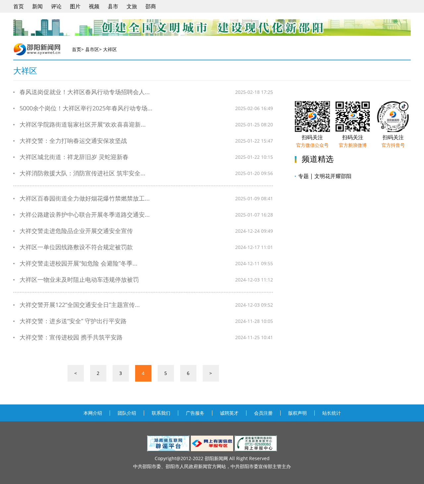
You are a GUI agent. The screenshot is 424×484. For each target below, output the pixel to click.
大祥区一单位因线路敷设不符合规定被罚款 (76, 247)
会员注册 (263, 413)
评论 (56, 6)
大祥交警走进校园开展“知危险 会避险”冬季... (78, 263)
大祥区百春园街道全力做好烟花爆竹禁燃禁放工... (85, 198)
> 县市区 (90, 49)
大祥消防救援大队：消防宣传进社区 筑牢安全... (82, 173)
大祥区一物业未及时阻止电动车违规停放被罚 (79, 279)
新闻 (37, 6)
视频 (94, 6)
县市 (113, 6)
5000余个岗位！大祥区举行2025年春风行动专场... (86, 108)
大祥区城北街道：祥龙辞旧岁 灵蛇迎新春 (74, 157)
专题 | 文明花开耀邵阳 (324, 176)
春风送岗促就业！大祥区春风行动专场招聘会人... (85, 92)
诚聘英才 (229, 413)
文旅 (132, 6)
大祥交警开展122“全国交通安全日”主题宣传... (80, 305)
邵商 (150, 6)
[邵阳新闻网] (38, 49)
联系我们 (161, 413)
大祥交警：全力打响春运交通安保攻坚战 (73, 141)
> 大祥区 (108, 49)
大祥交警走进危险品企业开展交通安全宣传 (76, 231)
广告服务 (195, 413)
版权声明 (297, 413)
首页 (18, 6)
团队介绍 (127, 413)
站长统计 (331, 413)
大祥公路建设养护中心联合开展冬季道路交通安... (85, 214)
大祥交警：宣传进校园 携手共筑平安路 (71, 337)
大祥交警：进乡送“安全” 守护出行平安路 (73, 321)
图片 (75, 6)
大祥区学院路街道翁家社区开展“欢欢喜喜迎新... (83, 124)
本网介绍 (92, 413)
